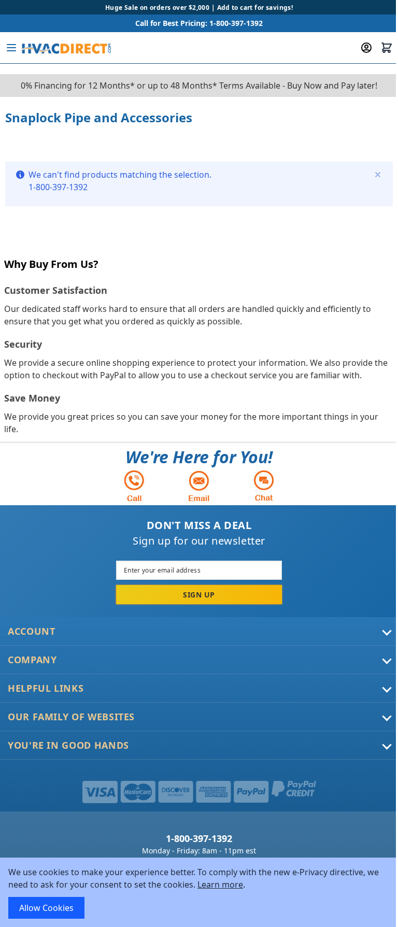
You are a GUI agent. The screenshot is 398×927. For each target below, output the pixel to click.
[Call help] (134, 485)
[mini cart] (386, 47)
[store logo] (65, 47)
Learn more (220, 884)
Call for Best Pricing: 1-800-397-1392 (199, 23)
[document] (199, 892)
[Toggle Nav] (11, 47)
